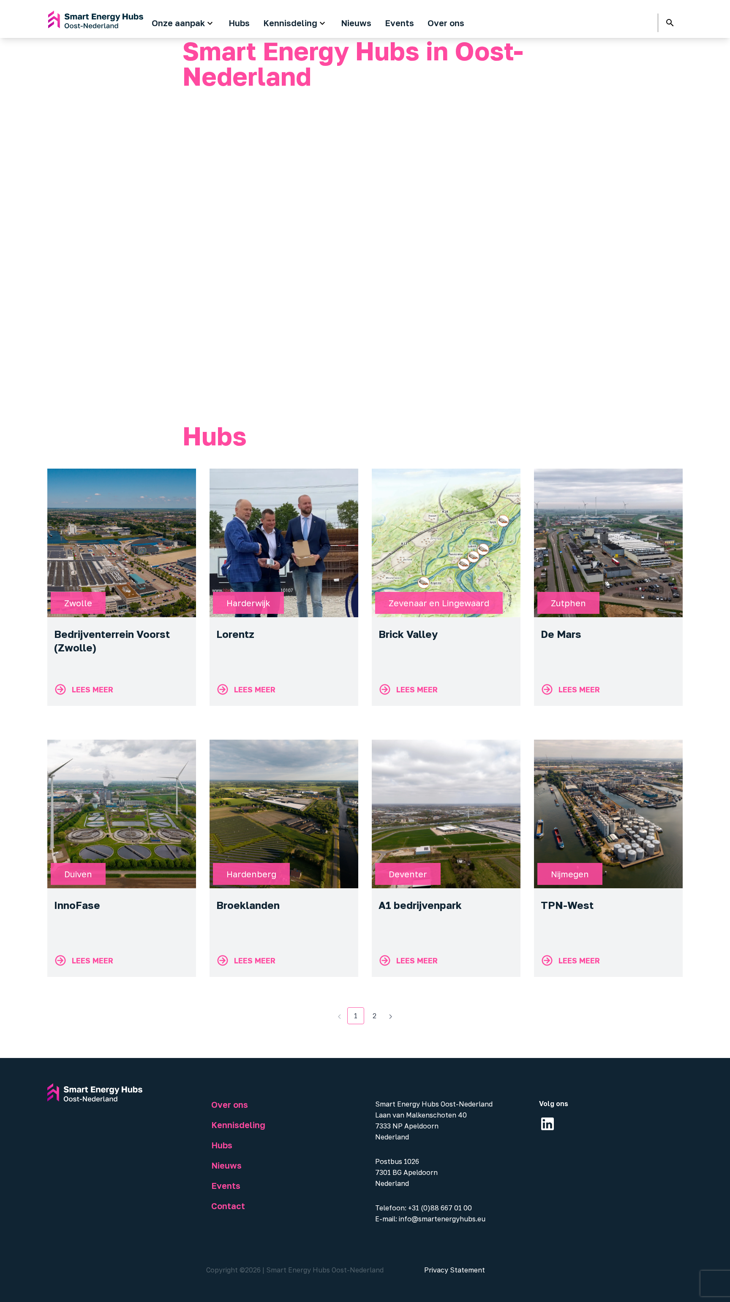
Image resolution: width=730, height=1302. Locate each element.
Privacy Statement (454, 1270)
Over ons (229, 1104)
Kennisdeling (238, 1125)
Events (225, 1185)
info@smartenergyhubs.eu (442, 1219)
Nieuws (226, 1165)
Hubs (221, 1145)
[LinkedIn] (547, 1123)
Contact (228, 1206)
